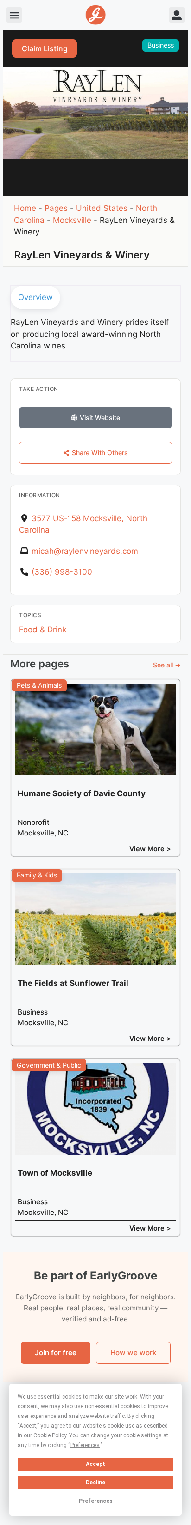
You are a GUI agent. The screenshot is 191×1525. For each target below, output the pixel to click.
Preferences (96, 1501)
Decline (95, 1482)
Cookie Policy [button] (49, 1435)
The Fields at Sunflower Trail (73, 983)
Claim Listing (45, 48)
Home (25, 208)
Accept (95, 1464)
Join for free (55, 1352)
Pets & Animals (39, 685)
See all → (167, 665)
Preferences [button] (85, 1445)
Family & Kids (37, 875)
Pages (56, 208)
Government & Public (49, 1065)
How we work (133, 1352)
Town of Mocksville (55, 1172)
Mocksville (72, 220)
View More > (150, 849)
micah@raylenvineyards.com (85, 551)
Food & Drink (42, 629)
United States (101, 208)
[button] (14, 15)
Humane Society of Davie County (82, 793)
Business (160, 45)
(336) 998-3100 (62, 571)
